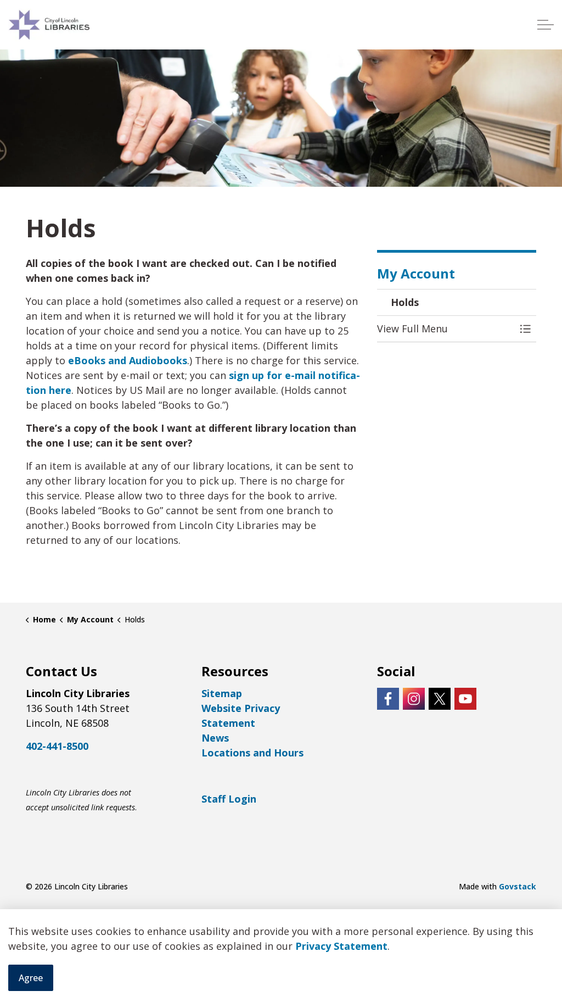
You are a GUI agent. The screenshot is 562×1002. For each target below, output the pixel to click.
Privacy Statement (341, 946)
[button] (445, 329)
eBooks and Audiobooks (127, 360)
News (215, 737)
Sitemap (221, 693)
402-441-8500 (57, 746)
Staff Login (228, 798)
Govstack (517, 886)
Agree (31, 978)
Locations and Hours (252, 752)
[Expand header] (545, 24)
